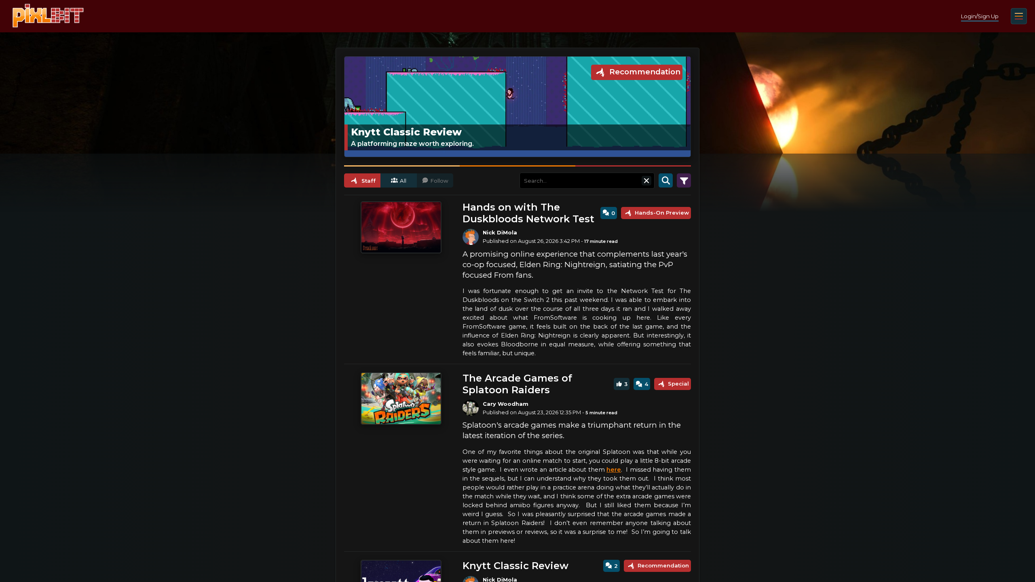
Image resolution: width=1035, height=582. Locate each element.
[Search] (666, 181)
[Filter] (684, 181)
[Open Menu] (1019, 16)
